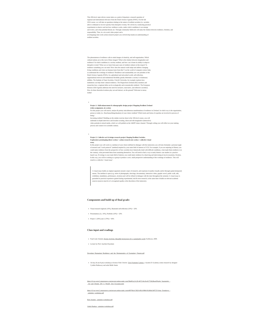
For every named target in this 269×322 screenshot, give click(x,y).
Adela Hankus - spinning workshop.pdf (100, 306)
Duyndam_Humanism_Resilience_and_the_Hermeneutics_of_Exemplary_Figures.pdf (115, 253)
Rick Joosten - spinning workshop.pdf (99, 300)
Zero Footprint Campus (136, 263)
